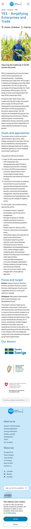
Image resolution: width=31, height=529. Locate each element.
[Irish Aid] (15, 368)
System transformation (12, 426)
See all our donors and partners (14, 400)
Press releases (9, 455)
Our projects (8, 442)
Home (3, 10)
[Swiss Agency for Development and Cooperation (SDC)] (15, 387)
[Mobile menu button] (28, 4)
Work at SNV (8, 463)
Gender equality (9, 434)
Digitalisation (8, 437)
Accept (15, 519)
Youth (6, 439)
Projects (10, 10)
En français (8, 460)
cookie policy (11, 513)
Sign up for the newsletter (15, 488)
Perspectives (8, 452)
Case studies (8, 458)
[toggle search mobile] (2, 4)
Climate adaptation (10, 429)
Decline (15, 524)
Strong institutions (10, 431)
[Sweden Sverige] (15, 352)
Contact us (7, 466)
